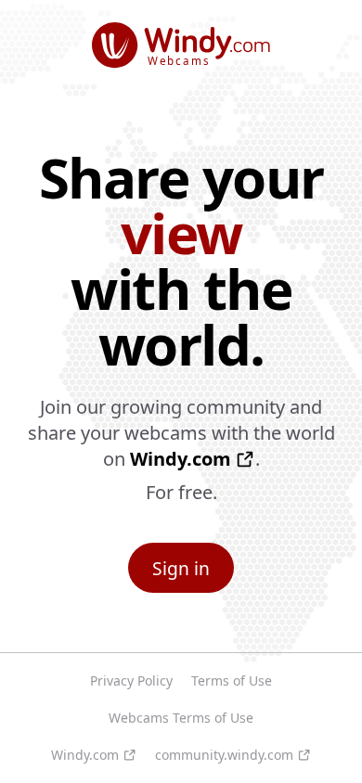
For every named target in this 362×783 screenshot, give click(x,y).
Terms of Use (231, 680)
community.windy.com (224, 755)
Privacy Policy (131, 680)
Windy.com (180, 458)
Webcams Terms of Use (181, 717)
